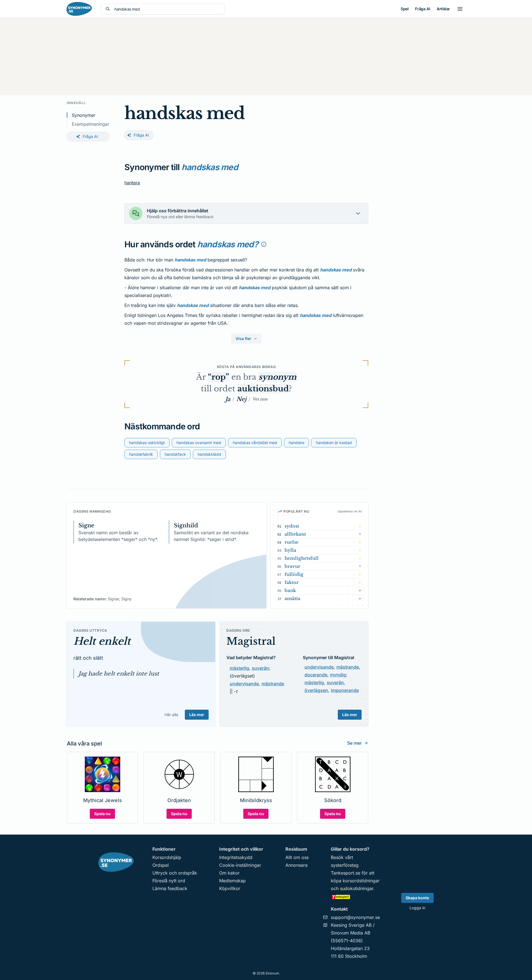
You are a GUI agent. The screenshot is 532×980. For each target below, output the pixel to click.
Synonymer (83, 115)
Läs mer (196, 714)
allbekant (295, 534)
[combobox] (167, 9)
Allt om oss (297, 857)
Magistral (250, 641)
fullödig (294, 574)
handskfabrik (141, 454)
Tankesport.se (345, 873)
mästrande (273, 683)
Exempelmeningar (90, 124)
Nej (241, 399)
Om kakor (229, 873)
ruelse (291, 542)
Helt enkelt (102, 641)
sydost (292, 526)
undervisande (244, 683)
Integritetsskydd (235, 857)
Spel (404, 8)
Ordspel (160, 865)
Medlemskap (232, 880)
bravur (292, 566)
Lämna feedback (169, 888)
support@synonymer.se (355, 917)
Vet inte (260, 399)
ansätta (292, 598)
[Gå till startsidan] (79, 9)
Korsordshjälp (166, 857)
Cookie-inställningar (240, 865)
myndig (338, 674)
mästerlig (239, 668)
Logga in (417, 907)
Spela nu (102, 813)
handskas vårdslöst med (255, 442)
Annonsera (296, 865)
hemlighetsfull (302, 558)
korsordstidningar (361, 880)
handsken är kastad (334, 442)
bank (290, 590)
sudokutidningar (356, 888)
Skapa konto (417, 897)
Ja (227, 399)
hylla (290, 550)
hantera (132, 182)
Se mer (354, 743)
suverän (260, 668)
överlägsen (316, 690)
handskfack (175, 454)
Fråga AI (422, 8)
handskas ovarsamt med (199, 442)
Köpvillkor (229, 888)
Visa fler (243, 338)
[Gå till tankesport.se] (355, 896)
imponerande (345, 690)
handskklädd (209, 454)
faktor (292, 582)
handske (296, 442)
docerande (316, 674)
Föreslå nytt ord (168, 880)
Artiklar (443, 8)
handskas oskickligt (147, 442)
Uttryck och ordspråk (174, 873)
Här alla (171, 714)
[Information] (263, 244)
